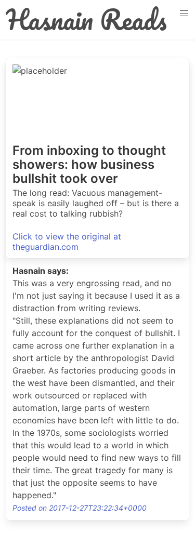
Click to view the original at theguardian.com (66, 241)
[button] (184, 13)
